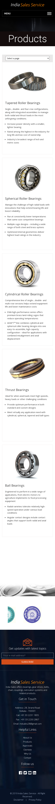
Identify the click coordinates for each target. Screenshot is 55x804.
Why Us (27, 753)
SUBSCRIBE (27, 661)
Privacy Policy (35, 799)
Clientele (27, 749)
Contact (27, 757)
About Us (27, 737)
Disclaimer (19, 799)
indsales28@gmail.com (31, 723)
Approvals (27, 745)
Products (27, 741)
